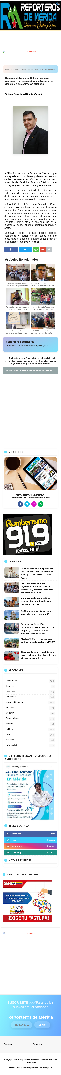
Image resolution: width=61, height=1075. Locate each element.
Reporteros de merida (20, 341)
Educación (11, 696)
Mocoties (10, 707)
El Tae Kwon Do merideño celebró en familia (29, 370)
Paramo (9, 723)
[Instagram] (34, 504)
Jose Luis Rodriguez (43, 1068)
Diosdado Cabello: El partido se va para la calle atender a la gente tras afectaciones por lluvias (38, 655)
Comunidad (11, 680)
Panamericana (12, 718)
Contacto (37, 1044)
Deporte (10, 686)
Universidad (11, 745)
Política (16, 69)
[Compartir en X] (25, 249)
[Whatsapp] (40, 504)
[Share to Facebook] (11, 249)
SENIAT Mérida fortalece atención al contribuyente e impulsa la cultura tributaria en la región (42, 334)
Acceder (8, 1044)
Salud (8, 734)
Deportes (10, 691)
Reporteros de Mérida (29, 1060)
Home (6, 69)
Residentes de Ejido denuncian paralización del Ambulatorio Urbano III (17, 333)
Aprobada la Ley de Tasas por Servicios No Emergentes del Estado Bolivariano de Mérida (18, 309)
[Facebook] (20, 504)
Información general (15, 702)
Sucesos (10, 740)
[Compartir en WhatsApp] (36, 249)
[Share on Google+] (43, 249)
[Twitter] (27, 504)
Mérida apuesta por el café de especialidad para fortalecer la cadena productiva (36, 601)
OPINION (10, 713)
